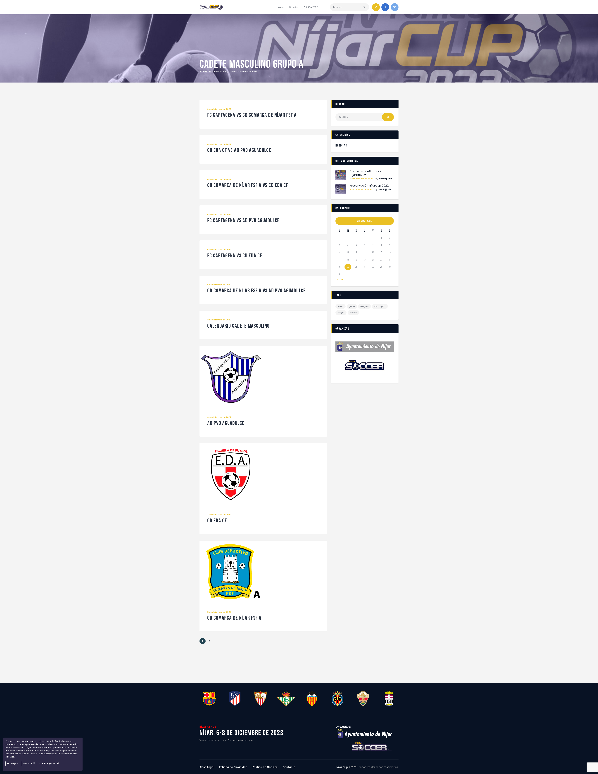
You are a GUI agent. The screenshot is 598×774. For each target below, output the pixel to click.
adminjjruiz (385, 178)
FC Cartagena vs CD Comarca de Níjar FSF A (252, 115)
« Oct (340, 279)
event (340, 306)
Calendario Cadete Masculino (238, 326)
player (341, 312)
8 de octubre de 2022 (361, 189)
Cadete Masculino (217, 71)
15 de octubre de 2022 (361, 178)
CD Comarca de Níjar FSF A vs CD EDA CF (247, 185)
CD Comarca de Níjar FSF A (234, 618)
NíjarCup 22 (380, 306)
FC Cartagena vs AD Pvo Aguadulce (243, 220)
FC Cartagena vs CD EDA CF (234, 255)
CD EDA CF (217, 520)
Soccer (353, 312)
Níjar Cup (342, 767)
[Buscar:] (364, 116)
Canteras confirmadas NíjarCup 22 (366, 173)
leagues (364, 306)
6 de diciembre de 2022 (219, 109)
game (352, 306)
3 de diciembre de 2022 (219, 319)
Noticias (341, 145)
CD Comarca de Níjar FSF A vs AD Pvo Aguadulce (256, 290)
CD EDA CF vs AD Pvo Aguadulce (239, 150)
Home (202, 71)
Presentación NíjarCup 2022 (369, 185)
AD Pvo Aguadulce (225, 423)
